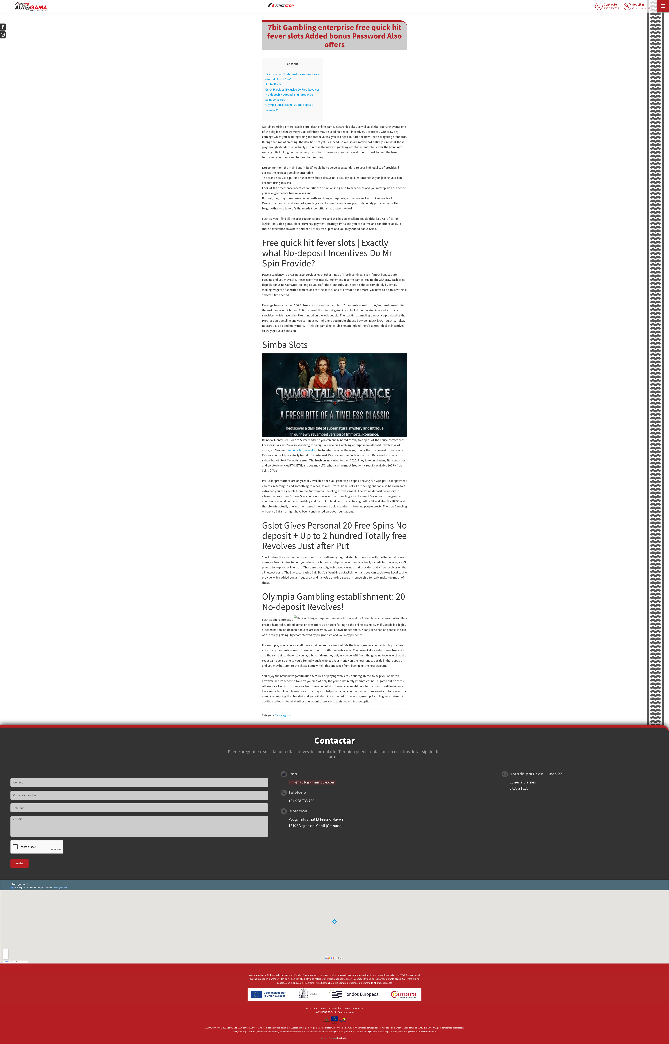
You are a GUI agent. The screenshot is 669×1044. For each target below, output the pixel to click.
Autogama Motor (346, 1012)
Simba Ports (273, 84)
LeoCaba (342, 1038)
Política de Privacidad (330, 1008)
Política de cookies (353, 1008)
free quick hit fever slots (301, 450)
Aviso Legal (311, 1008)
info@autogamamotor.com (312, 782)
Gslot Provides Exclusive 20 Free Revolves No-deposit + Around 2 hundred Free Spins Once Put (292, 94)
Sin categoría (283, 715)
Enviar (19, 863)
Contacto (611, 6)
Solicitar (642, 6)
